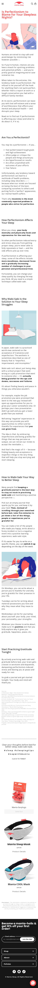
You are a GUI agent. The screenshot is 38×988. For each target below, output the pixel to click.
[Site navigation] (3, 4)
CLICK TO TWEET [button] (19, 759)
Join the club (27, 939)
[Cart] (35, 4)
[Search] (32, 4)
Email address (10, 936)
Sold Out (19, 812)
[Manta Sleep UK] (19, 4)
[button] (19, 793)
